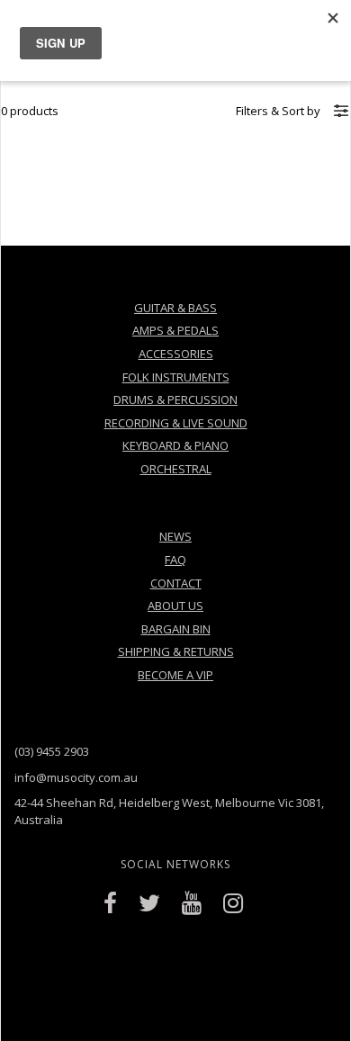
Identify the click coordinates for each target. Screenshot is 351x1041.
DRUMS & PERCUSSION (175, 399)
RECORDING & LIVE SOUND (176, 423)
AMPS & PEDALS (175, 330)
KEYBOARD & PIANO (175, 445)
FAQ (175, 560)
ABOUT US (175, 605)
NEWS (175, 536)
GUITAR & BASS (175, 308)
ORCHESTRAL (176, 469)
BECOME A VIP (175, 675)
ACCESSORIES (176, 354)
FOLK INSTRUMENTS (176, 377)
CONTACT (176, 583)
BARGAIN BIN (176, 629)
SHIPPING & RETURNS (176, 651)
